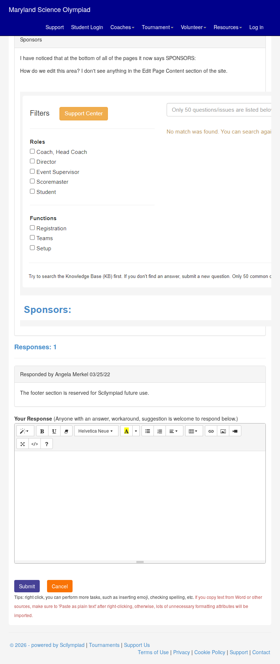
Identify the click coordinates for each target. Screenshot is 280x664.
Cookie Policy (209, 652)
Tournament (156, 27)
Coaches (120, 27)
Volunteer (192, 27)
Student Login (87, 27)
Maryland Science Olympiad (49, 9)
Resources (226, 27)
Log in (256, 27)
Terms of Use (153, 652)
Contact (261, 652)
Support (55, 27)
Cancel (60, 586)
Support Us (137, 644)
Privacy (181, 652)
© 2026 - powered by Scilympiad (47, 644)
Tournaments (104, 644)
